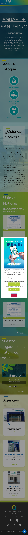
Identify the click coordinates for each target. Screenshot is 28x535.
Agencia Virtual (14, 289)
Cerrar (14, 295)
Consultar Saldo (14, 284)
